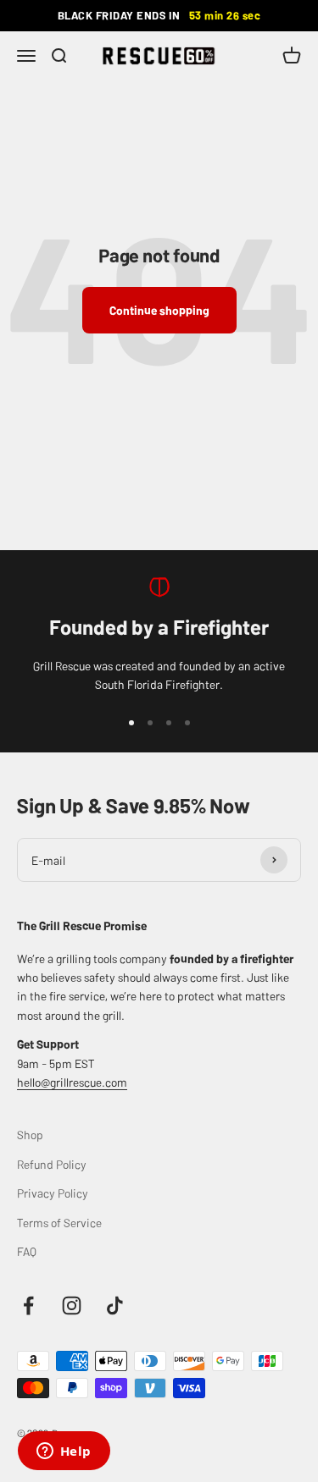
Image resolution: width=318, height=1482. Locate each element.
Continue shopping (159, 309)
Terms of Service (59, 1222)
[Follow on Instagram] (71, 1305)
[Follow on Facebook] (28, 1305)
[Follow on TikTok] (114, 1305)
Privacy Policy (52, 1192)
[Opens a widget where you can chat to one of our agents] (63, 1452)
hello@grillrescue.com (72, 1081)
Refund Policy (51, 1163)
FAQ (26, 1250)
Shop (30, 1134)
